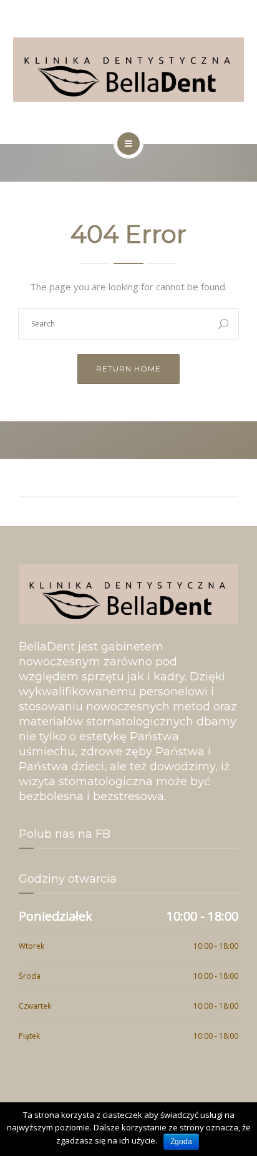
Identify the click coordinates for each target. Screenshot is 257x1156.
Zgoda (181, 1141)
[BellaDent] (128, 69)
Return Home (128, 368)
